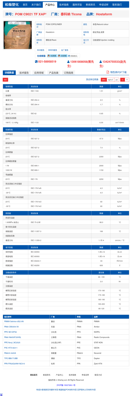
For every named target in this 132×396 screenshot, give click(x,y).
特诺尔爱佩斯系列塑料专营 (47, 389)
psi (117, 80)
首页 (25, 4)
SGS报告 (40, 50)
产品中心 (50, 4)
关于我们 (36, 4)
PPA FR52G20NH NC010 (14, 363)
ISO (5, 80)
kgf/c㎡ (110, 80)
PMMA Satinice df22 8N (14, 321)
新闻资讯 (90, 4)
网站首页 (33, 374)
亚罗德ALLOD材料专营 (86, 389)
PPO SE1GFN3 (10, 332)
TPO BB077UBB (11, 358)
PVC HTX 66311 (11, 347)
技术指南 (64, 4)
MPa (103, 80)
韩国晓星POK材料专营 (68, 389)
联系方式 (98, 374)
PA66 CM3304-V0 (11, 326)
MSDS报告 (52, 50)
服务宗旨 (77, 4)
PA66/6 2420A (10, 353)
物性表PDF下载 (118, 72)
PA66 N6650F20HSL (12, 337)
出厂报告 (64, 50)
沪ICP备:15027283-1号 (66, 385)
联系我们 (117, 4)
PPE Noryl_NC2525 (12, 342)
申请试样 (103, 4)
